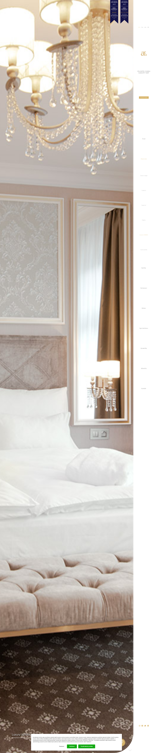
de (148, 27)
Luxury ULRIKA (144, 235)
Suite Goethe (143, 249)
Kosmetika (144, 348)
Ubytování (144, 159)
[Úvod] (144, 53)
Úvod (143, 139)
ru (142, 27)
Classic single (144, 175)
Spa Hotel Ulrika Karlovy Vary (143, 72)
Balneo (144, 308)
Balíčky (144, 268)
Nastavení (61, 746)
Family (144, 220)
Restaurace (144, 288)
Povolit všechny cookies (87, 746)
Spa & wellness (144, 328)
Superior (144, 205)
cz (139, 27)
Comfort (144, 190)
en (145, 27)
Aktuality (144, 368)
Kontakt (144, 388)
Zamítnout (71, 746)
